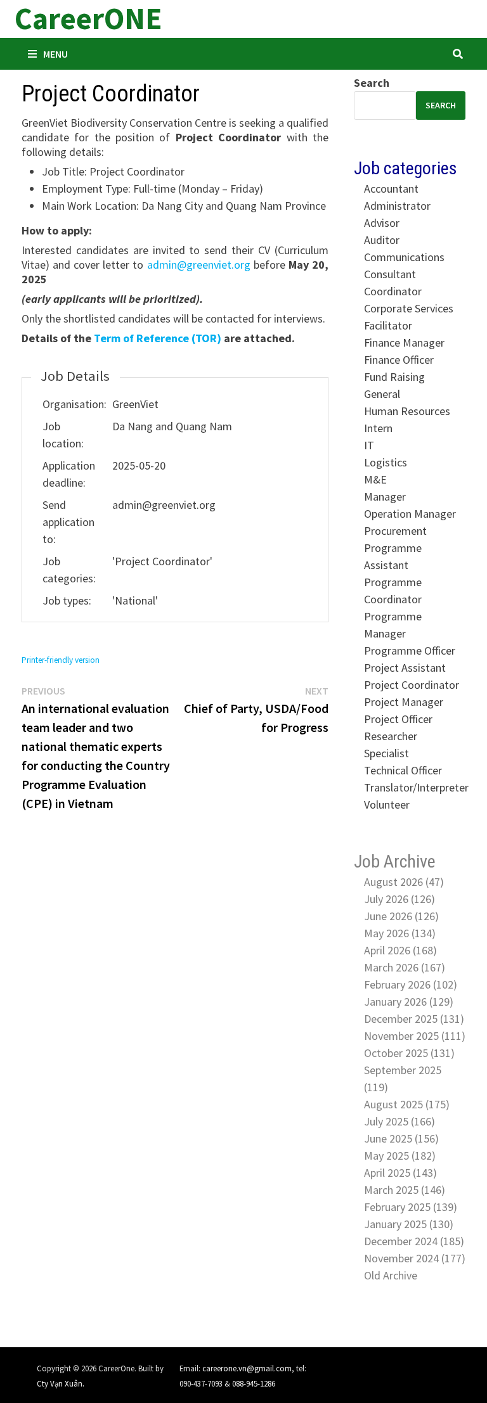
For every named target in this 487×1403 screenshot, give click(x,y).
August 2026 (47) (404, 881)
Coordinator (393, 291)
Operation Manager (410, 513)
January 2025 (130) (408, 1224)
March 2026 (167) (404, 967)
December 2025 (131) (414, 1018)
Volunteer (387, 804)
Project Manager (403, 702)
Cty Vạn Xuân (59, 1383)
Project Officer (398, 719)
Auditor (381, 240)
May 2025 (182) (400, 1155)
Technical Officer (403, 770)
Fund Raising (394, 376)
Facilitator (388, 325)
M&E (375, 479)
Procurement (395, 530)
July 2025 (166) (399, 1121)
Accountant (391, 188)
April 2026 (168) (400, 950)
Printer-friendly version (61, 660)
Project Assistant (405, 667)
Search (371, 82)
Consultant (390, 274)
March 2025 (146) (404, 1189)
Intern (378, 428)
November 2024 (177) (414, 1258)
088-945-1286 (253, 1383)
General (382, 394)
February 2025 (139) (410, 1207)
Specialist (386, 753)
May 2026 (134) (400, 933)
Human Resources (407, 411)
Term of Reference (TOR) (157, 338)
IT (369, 445)
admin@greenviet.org (198, 264)
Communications (404, 257)
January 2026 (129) (408, 1001)
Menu (55, 54)
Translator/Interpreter (416, 787)
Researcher (390, 736)
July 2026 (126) (399, 899)
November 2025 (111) (414, 1035)
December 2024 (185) (414, 1241)
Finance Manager (404, 342)
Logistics (385, 462)
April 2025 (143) (400, 1172)
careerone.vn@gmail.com (247, 1368)
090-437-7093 (201, 1383)
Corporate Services (408, 308)
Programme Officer (409, 650)
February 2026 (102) (410, 984)
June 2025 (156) (401, 1138)
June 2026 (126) (401, 916)
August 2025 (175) (407, 1104)
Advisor (381, 222)
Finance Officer (399, 359)
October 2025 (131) (409, 1053)
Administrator (397, 205)
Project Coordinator (411, 684)
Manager (385, 496)
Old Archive (390, 1275)
